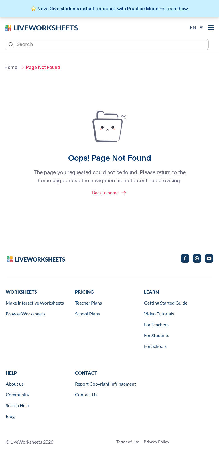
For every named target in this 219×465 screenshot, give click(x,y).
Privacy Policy (156, 441)
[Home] (41, 27)
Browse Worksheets (25, 313)
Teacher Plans (88, 302)
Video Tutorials (159, 313)
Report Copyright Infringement (105, 383)
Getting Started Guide (165, 302)
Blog (10, 416)
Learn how (176, 8)
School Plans (87, 313)
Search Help (17, 405)
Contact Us (86, 394)
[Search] (11, 44)
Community (17, 394)
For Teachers (156, 324)
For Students (156, 335)
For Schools (155, 346)
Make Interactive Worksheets (35, 302)
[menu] (211, 27)
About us (15, 383)
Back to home (105, 192)
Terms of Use (127, 441)
